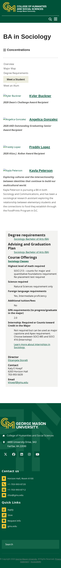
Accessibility (36, 561)
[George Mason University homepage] (26, 421)
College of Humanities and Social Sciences (30, 435)
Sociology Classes (18, 261)
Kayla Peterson (41, 170)
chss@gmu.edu (15, 495)
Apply (10, 509)
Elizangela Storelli (18, 360)
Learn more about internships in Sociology (32, 346)
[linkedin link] (21, 454)
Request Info (14, 520)
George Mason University (26, 559)
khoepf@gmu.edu (18, 382)
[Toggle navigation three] (55, 19)
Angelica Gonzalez (43, 119)
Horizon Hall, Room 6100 (20, 478)
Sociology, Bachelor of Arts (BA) (31, 239)
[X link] (6, 454)
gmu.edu (12, 526)
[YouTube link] (37, 454)
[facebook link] (14, 454)
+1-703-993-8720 (17, 484)
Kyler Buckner (40, 96)
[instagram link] (29, 454)
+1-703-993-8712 (17, 489)
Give (10, 515)
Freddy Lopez (39, 147)
